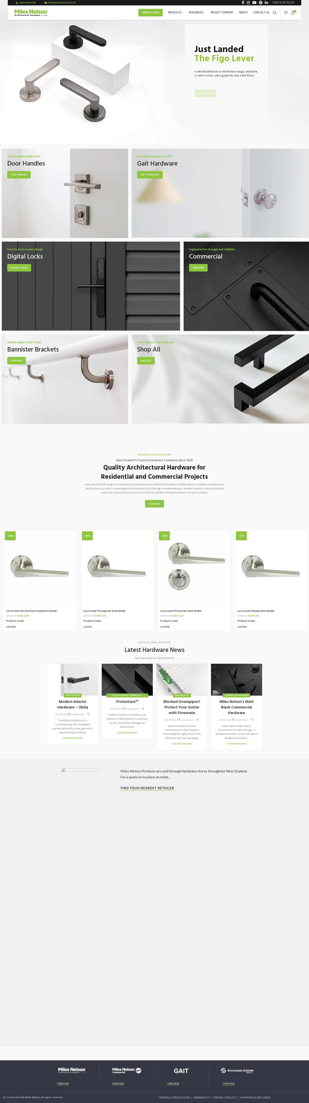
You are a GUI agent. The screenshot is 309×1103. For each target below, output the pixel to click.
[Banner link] (65, 193)
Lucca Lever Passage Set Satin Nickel (104, 611)
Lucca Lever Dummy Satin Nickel (255, 611)
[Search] (274, 12)
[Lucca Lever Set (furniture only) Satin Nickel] (40, 566)
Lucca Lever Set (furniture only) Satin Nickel (31, 611)
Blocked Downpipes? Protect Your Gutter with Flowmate (181, 707)
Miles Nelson (32, 1097)
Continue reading (72, 738)
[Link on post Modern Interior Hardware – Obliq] (72, 680)
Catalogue (63, 1083)
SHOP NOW (154, 503)
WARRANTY (202, 1097)
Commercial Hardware (236, 695)
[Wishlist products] (285, 12)
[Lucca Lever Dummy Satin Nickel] (271, 566)
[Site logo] (31, 12)
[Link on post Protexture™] (127, 680)
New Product (72, 695)
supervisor (78, 714)
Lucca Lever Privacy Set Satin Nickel (180, 611)
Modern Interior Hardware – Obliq (72, 705)
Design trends (120, 695)
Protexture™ (127, 702)
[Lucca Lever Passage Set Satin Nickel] (117, 566)
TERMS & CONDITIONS (174, 1097)
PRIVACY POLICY (225, 1097)
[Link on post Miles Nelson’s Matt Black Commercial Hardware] (236, 680)
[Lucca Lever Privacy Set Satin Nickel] (194, 566)
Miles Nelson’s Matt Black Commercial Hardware (236, 707)
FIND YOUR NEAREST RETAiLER (147, 788)
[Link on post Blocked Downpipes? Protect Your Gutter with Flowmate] (181, 680)
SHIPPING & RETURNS (255, 1097)
